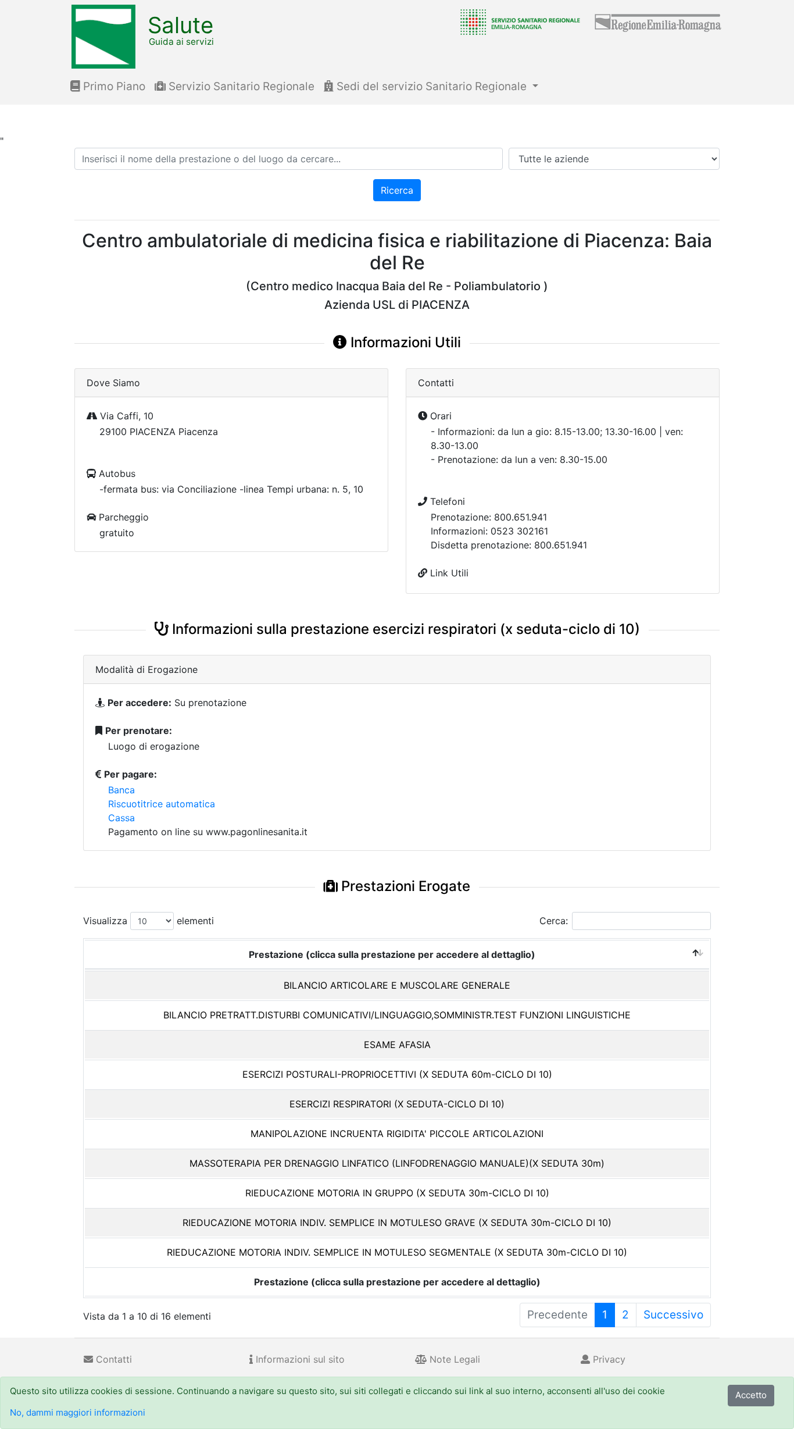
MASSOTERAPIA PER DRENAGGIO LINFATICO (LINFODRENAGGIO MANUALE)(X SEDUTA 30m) (397, 1163)
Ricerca (397, 190)
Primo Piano (112, 86)
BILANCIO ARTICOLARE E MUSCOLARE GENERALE (397, 985)
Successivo (673, 1314)
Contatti (112, 1359)
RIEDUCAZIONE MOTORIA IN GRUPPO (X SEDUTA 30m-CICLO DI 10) (397, 1193)
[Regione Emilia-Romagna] (659, 21)
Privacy (607, 1359)
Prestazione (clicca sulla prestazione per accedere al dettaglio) (392, 954)
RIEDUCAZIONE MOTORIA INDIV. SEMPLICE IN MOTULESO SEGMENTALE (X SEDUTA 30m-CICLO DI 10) (397, 1252)
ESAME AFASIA (397, 1044)
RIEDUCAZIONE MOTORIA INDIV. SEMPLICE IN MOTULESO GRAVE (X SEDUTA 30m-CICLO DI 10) (397, 1222)
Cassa (121, 818)
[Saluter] (517, 21)
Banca (121, 790)
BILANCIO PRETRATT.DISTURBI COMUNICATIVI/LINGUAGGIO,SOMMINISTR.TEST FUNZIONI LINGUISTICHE (397, 1015)
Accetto (751, 1395)
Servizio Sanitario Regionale (240, 86)
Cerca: (553, 920)
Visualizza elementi (148, 920)
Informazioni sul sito (299, 1359)
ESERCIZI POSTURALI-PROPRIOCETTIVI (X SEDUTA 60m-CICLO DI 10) (397, 1074)
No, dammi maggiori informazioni (77, 1412)
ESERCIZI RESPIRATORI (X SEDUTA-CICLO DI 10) (397, 1104)
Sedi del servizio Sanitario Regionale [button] (432, 86)
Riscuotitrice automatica (161, 804)
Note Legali (453, 1359)
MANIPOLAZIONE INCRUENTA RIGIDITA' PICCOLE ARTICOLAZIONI (397, 1133)
